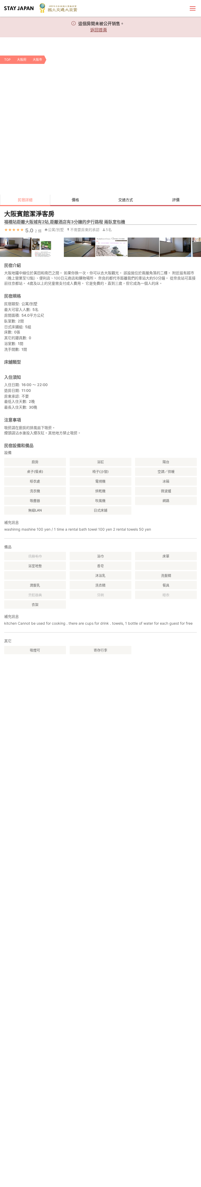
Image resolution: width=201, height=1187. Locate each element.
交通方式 (125, 199)
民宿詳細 (25, 199)
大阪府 (21, 60)
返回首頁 (98, 29)
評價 (176, 199)
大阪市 (37, 60)
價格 (75, 199)
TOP (7, 60)
